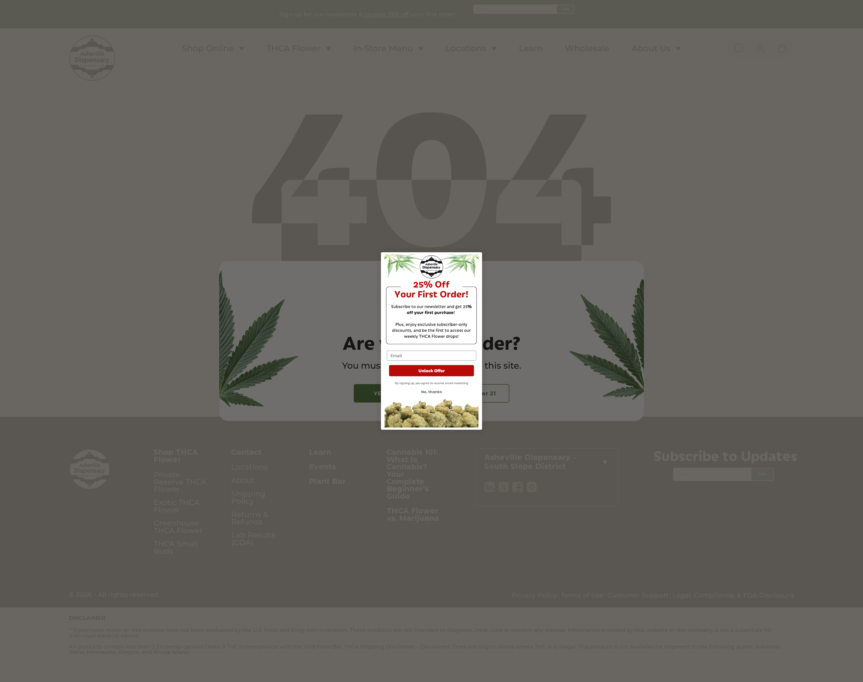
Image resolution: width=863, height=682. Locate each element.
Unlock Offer (431, 370)
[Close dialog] (475, 260)
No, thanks (431, 391)
